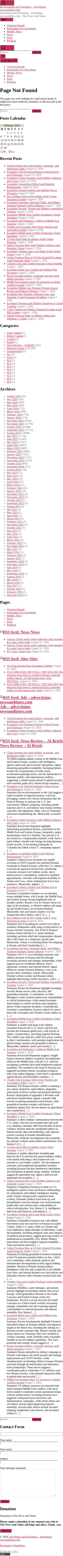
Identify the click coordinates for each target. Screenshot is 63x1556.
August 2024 (13, 469)
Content (11, 339)
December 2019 (15, 564)
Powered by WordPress (12, 1545)
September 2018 (15, 573)
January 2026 (14, 417)
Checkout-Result (16, 25)
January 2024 (14, 491)
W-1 (9, 354)
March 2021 (13, 552)
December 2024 (15, 457)
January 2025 (14, 454)
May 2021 (12, 549)
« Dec (3, 151)
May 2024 (12, 478)
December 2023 (15, 494)
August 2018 (13, 576)
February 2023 (14, 521)
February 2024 (14, 488)
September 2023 (15, 503)
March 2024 (13, 484)
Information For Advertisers (21, 28)
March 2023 (13, 518)
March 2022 (13, 540)
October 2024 (14, 463)
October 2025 (14, 426)
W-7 (9, 375)
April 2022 (12, 536)
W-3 (9, 363)
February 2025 (14, 451)
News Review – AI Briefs (20, 345)
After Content (14, 332)
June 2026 (12, 402)
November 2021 (15, 546)
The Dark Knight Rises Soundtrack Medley (30, 665)
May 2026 (12, 405)
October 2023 (14, 500)
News (10, 34)
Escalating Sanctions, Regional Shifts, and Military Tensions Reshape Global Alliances (33, 204)
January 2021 (14, 558)
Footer (10, 342)
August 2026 (13, 396)
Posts (9, 37)
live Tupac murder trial (19, 651)
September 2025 (15, 429)
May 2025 (12, 442)
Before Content (15, 336)
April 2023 (12, 515)
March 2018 (13, 582)
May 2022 (12, 533)
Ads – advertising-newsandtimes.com (16, 708)
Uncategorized (14, 351)
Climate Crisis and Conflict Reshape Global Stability (34, 263)
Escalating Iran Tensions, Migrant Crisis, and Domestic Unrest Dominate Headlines (30, 296)
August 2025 (13, 433)
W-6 (9, 372)
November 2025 (15, 423)
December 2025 (15, 420)
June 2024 (12, 475)
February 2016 (14, 592)
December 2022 (15, 524)
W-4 (9, 366)
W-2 (9, 360)
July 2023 (12, 509)
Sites (34, 658)
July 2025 (12, 436)
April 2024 (12, 481)
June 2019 (12, 567)
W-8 (9, 378)
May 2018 (12, 579)
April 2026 (12, 408)
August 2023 (13, 506)
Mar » (11, 151)
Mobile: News (14, 31)
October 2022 (14, 527)
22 (8, 144)
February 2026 (14, 414)
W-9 (9, 381)
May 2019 (12, 570)
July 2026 (12, 399)
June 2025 (12, 439)
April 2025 (12, 445)
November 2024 (15, 460)
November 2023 (15, 497)
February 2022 (14, 543)
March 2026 (13, 411)
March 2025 (13, 448)
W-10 (10, 357)
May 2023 (12, 512)
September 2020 (15, 561)
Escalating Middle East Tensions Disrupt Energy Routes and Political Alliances (32, 290)
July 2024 (12, 472)
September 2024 (15, 466)
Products (11, 40)
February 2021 (14, 555)
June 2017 (12, 585)
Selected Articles (15, 348)
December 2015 (15, 595)
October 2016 (14, 588)
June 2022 (12, 530)
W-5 (9, 369)
